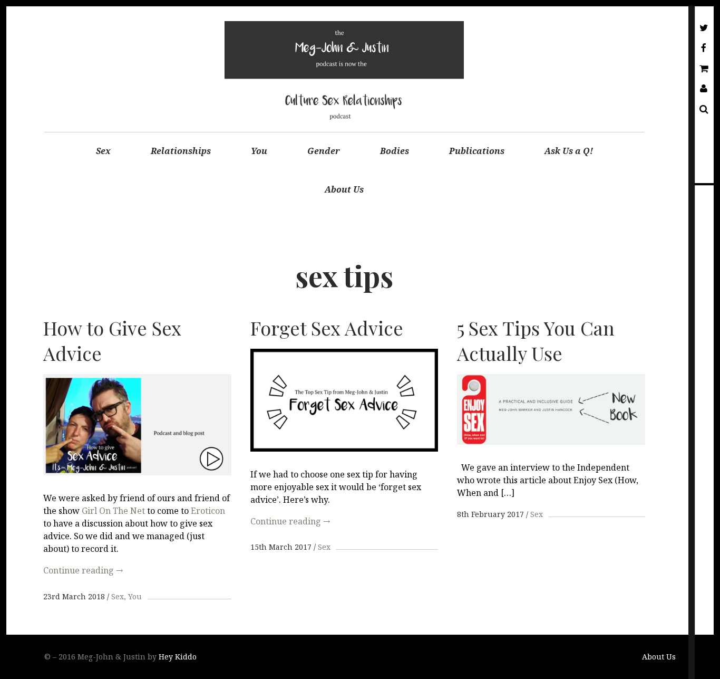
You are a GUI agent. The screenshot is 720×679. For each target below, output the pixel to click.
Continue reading (83, 570)
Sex (103, 151)
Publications (476, 151)
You (259, 151)
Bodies (394, 151)
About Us (344, 189)
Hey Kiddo (178, 657)
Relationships (181, 151)
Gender (323, 151)
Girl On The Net (113, 511)
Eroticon (208, 511)
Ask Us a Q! (568, 151)
